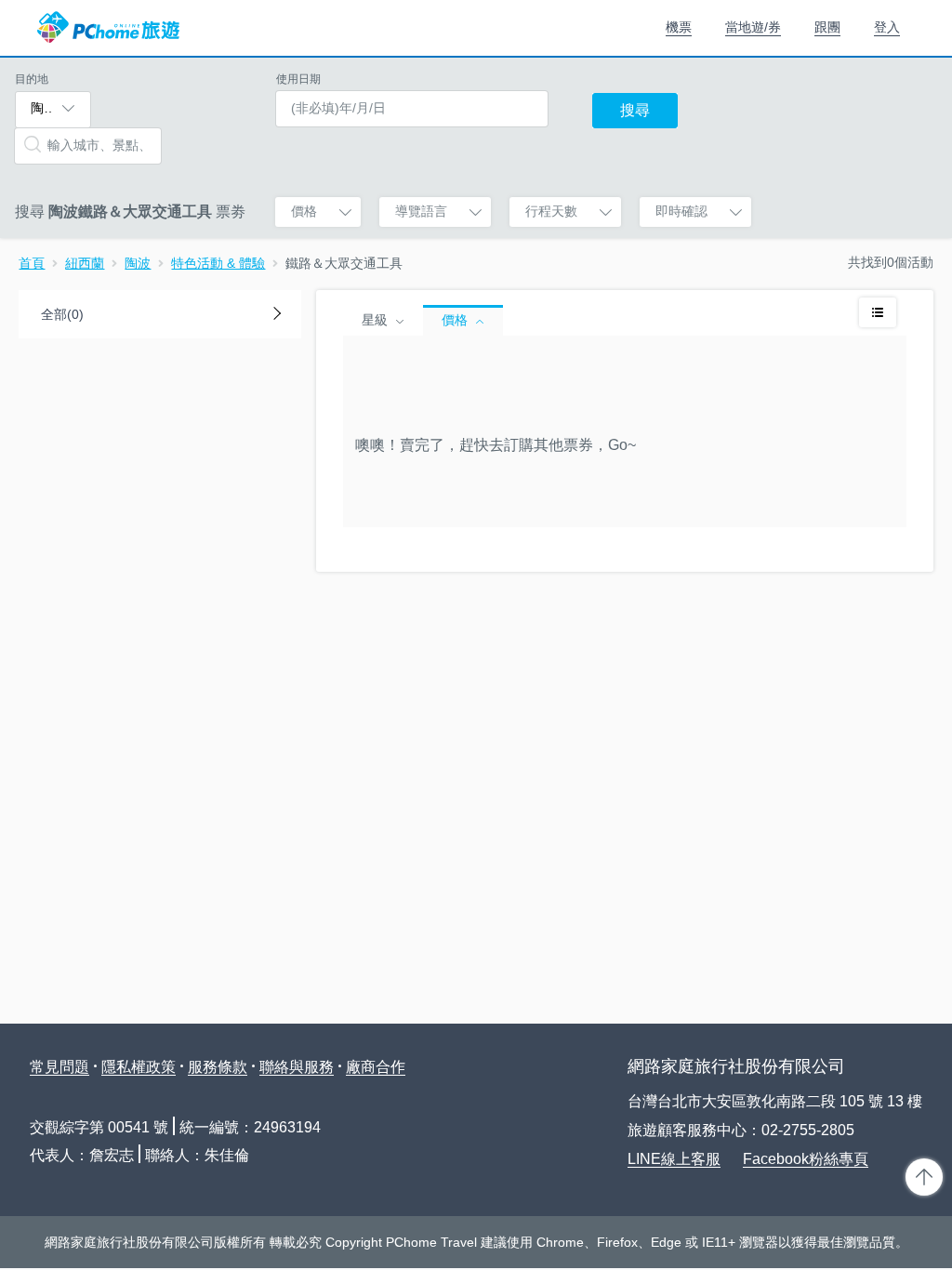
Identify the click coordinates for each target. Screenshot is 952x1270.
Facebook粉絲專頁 (805, 1159)
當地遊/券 (753, 27)
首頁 (32, 263)
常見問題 (59, 1067)
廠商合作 (375, 1067)
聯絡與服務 (296, 1067)
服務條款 (217, 1067)
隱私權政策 (138, 1067)
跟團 (827, 27)
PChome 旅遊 (108, 28)
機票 (679, 27)
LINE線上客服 (674, 1159)
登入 (887, 27)
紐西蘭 (84, 263)
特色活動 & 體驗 (218, 263)
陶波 (138, 263)
